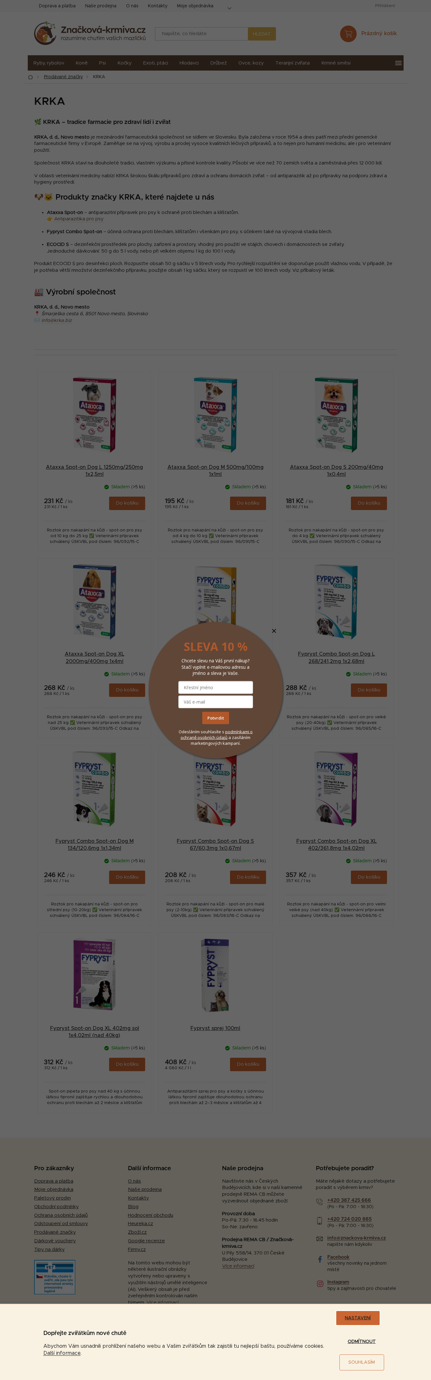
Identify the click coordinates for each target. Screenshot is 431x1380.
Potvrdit (215, 718)
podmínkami (237, 732)
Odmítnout (362, 1341)
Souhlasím (361, 1362)
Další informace (62, 1353)
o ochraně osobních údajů (217, 734)
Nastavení (358, 1318)
